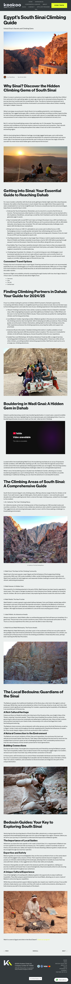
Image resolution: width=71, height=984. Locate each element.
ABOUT (45, 4)
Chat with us (62, 980)
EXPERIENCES (39, 1)
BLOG (24, 6)
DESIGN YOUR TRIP (61, 963)
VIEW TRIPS (59, 5)
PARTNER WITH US (61, 972)
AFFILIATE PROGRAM (43, 6)
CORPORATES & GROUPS (32, 4)
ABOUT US (64, 965)
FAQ (36, 9)
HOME (30, 1)
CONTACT (31, 6)
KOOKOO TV (63, 968)
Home (65, 960)
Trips (65, 961)
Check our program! (43, 939)
